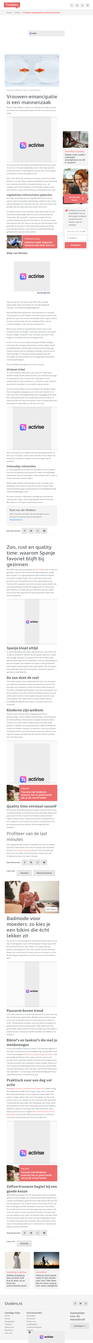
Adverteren (9, 1327)
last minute (40, 569)
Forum (7, 1318)
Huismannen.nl (16, 519)
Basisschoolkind (44, 873)
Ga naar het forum (74, 198)
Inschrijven (79, 1326)
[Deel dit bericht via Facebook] (25, 531)
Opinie (17, 12)
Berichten (9, 1330)
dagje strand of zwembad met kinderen (26, 1088)
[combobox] (75, 231)
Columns (8, 1324)
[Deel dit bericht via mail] (44, 531)
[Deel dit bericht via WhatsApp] (38, 531)
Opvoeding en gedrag (16, 1272)
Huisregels (31, 1315)
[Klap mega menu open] (87, 5)
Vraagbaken (10, 1321)
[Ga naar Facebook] (75, 1303)
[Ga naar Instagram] (85, 1303)
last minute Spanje (21, 850)
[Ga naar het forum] (77, 5)
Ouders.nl (13, 1303)
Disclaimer (31, 1318)
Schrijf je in (76, 245)
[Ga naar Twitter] (80, 1303)
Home (9, 12)
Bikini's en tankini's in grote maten (38, 1054)
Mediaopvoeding (32, 238)
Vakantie (25, 788)
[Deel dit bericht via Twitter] (31, 531)
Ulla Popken (51, 909)
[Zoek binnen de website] (71, 5)
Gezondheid (41, 1272)
